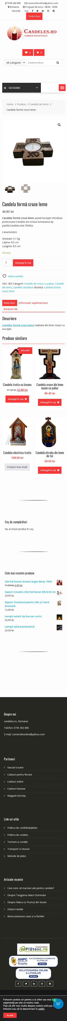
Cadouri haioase (16, 788)
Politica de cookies (17, 834)
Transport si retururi (18, 849)
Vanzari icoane (15, 767)
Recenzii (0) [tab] (10, 309)
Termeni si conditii (17, 842)
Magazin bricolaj (16, 795)
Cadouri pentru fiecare (19, 774)
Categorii (14, 88)
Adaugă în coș (23, 262)
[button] (62, 87)
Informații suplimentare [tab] (33, 302)
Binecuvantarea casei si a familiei (25, 916)
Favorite (16, 10)
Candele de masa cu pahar (39, 283)
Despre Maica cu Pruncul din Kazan (27, 902)
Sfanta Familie (15, 909)
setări (41, 1009)
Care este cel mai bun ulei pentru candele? (30, 888)
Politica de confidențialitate (22, 827)
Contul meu (34, 16)
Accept (10, 1015)
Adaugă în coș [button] (15, 399)
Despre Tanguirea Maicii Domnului (26, 895)
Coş (26, 10)
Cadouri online (15, 781)
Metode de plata (16, 856)
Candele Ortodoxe (23, 287)
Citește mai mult (17, 467)
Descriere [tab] (9, 302)
